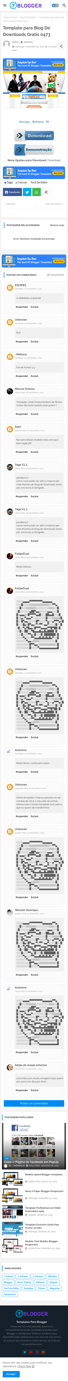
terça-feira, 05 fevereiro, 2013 (28, 1069)
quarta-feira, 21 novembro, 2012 (29, 913)
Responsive (10, 1294)
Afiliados (52, 1276)
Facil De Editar (28, 17)
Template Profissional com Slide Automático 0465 (43, 1210)
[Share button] (46, 192)
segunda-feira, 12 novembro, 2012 (30, 788)
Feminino (28, 1288)
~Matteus (21, 354)
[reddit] (43, 1352)
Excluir (34, 307)
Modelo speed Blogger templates (44, 1174)
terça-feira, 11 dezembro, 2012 (29, 991)
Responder (22, 307)
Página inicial (10, 17)
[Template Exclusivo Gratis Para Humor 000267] (12, 1229)
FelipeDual (22, 553)
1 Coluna (8, 1276)
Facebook (14, 192)
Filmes (41, 1288)
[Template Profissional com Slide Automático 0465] (12, 1212)
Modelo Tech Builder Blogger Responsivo (41, 1243)
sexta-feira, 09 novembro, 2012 (29, 468)
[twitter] (24, 1352)
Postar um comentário (34, 1103)
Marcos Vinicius (25, 388)
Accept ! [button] (11, 1374)
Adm (18, 426)
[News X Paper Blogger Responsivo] (12, 1195)
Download (54, 160)
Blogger (8, 1282)
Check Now (24, 1366)
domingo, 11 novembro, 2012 (28, 673)
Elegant (53, 1282)
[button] (55, 5)
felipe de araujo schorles (31, 1065)
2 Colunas (23, 1276)
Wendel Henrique (26, 910)
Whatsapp (36, 192)
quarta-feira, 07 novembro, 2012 (30, 430)
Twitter (27, 192)
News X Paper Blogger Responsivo (44, 1191)
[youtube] (30, 1352)
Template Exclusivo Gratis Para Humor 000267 (42, 1226)
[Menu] (5, 5)
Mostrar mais (57, 225)
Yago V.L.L (21, 464)
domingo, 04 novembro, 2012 (28, 289)
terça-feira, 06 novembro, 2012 (29, 392)
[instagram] (37, 1352)
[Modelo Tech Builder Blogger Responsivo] (12, 1245)
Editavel (40, 1282)
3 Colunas (21, 182)
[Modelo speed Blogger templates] (12, 1179)
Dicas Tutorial (24, 1282)
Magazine (55, 1288)
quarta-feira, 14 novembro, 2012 (29, 833)
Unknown (21, 319)
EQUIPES (20, 285)
